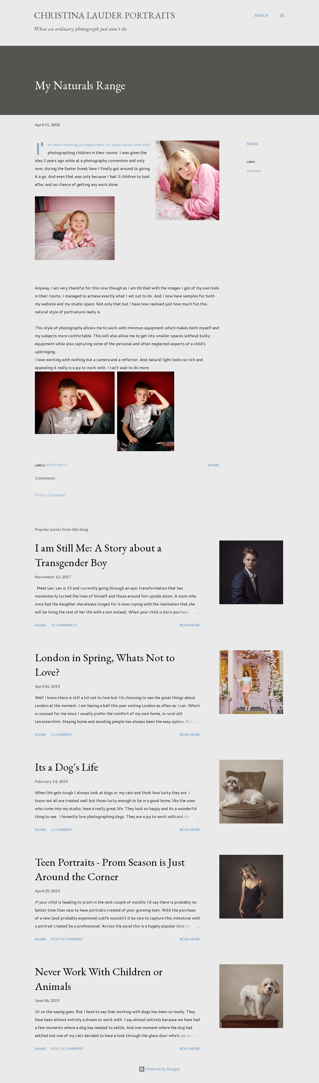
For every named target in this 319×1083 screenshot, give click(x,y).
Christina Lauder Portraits (104, 15)
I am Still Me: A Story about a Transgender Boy (98, 555)
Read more (190, 625)
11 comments (64, 625)
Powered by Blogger (162, 1069)
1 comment (62, 734)
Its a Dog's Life (66, 767)
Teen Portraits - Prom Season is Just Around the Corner (110, 869)
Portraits (254, 171)
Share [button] (252, 144)
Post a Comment (50, 495)
